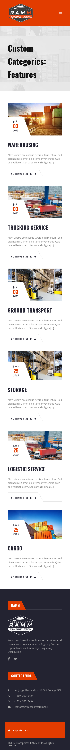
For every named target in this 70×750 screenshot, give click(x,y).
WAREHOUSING (23, 145)
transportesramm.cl (21, 730)
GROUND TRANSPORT (30, 310)
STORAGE (17, 389)
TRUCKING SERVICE (28, 227)
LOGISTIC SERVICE (26, 469)
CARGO (15, 548)
